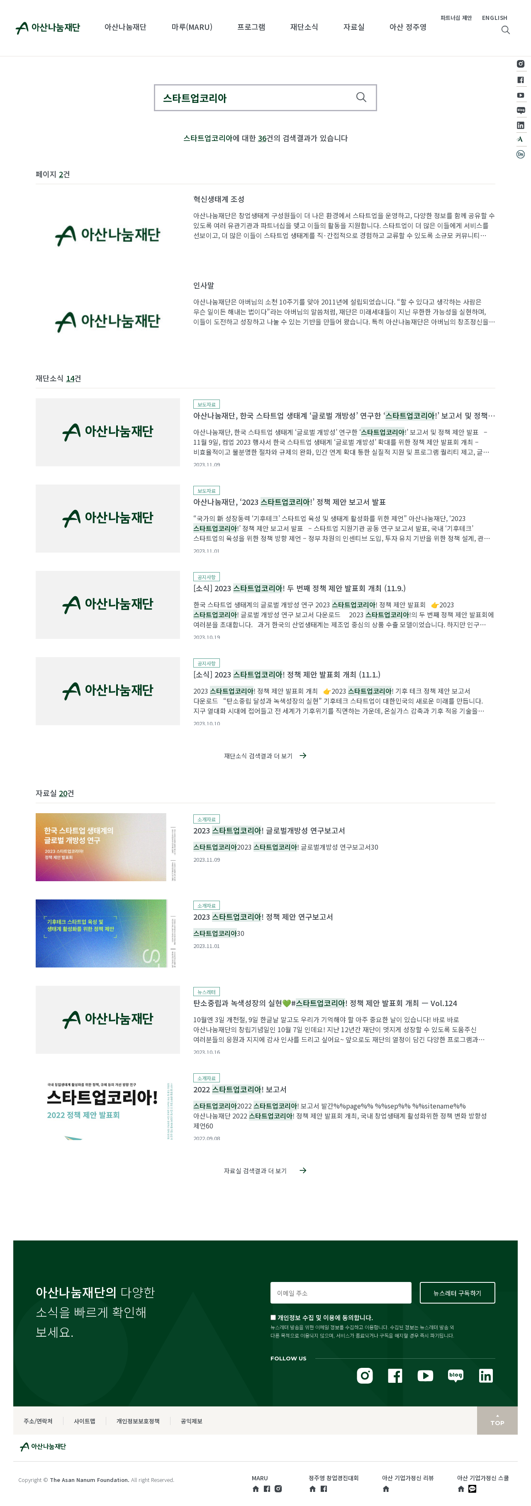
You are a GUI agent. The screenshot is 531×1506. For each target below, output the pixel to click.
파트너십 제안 (456, 18)
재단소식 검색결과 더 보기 (258, 755)
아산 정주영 (408, 26)
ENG (488, 18)
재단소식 (304, 26)
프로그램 (251, 26)
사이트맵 (84, 1421)
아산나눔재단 (126, 26)
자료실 (354, 26)
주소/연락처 (38, 1421)
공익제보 (191, 1421)
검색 (361, 97)
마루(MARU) (192, 26)
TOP (497, 1423)
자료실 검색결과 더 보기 (255, 1170)
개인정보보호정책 (138, 1421)
